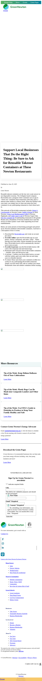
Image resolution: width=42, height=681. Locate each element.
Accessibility (22, 657)
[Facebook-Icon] (3, 540)
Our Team (13, 638)
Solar (11, 566)
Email (12, 501)
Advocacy (12, 645)
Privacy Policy (32, 657)
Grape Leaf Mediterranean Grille (17, 214)
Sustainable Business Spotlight (18, 613)
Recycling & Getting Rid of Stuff (19, 586)
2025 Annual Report (15, 641)
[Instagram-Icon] (3, 545)
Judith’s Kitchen (27, 212)
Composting (13, 584)
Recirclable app (19, 234)
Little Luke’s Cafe (17, 216)
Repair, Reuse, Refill (16, 582)
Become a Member (15, 625)
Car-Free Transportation (17, 597)
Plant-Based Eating (15, 595)
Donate (12, 623)
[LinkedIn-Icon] (3, 549)
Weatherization (14, 570)
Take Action (13, 611)
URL (7, 488)
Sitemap (14, 657)
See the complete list (7, 218)
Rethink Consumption (16, 579)
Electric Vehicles (14, 568)
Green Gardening (15, 593)
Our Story (13, 636)
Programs (12, 643)
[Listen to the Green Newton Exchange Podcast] (19, 554)
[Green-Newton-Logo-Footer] (16, 527)
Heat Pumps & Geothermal (17, 572)
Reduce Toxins (14, 600)
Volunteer (12, 629)
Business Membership (16, 616)
